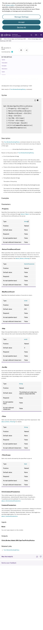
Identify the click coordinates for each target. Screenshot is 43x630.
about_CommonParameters (10, 516)
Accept (21, 22)
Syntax (3, 59)
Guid (25, 464)
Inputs (3, 71)
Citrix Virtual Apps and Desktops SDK (15, 39)
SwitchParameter (29, 264)
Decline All (21, 27)
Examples (4, 65)
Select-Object (25, 214)
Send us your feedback (9, 563)
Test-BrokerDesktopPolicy (18, 89)
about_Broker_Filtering (22, 258)
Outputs (4, 74)
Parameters (4, 68)
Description (4, 62)
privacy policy (10, 5)
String (26, 221)
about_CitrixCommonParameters (11, 501)
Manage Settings (21, 17)
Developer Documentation (16, 35)
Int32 (25, 300)
